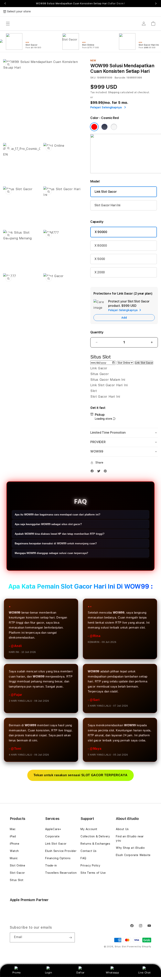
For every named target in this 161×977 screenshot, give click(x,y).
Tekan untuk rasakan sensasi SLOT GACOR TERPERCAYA (80, 775)
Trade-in (51, 865)
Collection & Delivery (95, 836)
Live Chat (144, 972)
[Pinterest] (106, 472)
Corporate (52, 836)
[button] (124, 432)
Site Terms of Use (93, 872)
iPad (13, 836)
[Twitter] (99, 472)
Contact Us (88, 851)
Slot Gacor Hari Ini (107, 205)
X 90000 (101, 232)
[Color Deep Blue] (104, 127)
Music (14, 858)
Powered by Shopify (139, 946)
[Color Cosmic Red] (94, 127)
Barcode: (120, 77)
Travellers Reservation (61, 872)
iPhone (14, 843)
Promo (16, 972)
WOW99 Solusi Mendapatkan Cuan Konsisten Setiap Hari (80, 3)
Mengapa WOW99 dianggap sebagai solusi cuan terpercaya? (51, 553)
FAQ (83, 858)
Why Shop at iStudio (130, 847)
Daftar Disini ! (116, 3)
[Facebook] (93, 472)
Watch (14, 851)
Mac (13, 829)
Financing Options (57, 858)
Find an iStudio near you (130, 838)
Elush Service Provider (60, 851)
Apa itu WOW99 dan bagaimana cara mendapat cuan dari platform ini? (57, 514)
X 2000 (99, 272)
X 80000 (100, 245)
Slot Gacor (17, 872)
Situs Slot (17, 880)
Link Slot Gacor (106, 192)
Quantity (96, 332)
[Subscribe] (70, 937)
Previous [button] (5, 4)
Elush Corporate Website (133, 855)
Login (48, 972)
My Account (88, 829)
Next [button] (156, 4)
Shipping (114, 92)
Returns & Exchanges (95, 843)
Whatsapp (112, 972)
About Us (122, 829)
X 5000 (99, 259)
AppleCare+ (53, 829)
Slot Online (17, 865)
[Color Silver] (114, 127)
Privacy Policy (90, 865)
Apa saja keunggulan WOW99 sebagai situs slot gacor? (48, 524)
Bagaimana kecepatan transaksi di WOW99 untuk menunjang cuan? (56, 543)
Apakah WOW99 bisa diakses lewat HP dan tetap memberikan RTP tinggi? (59, 533)
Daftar (80, 972)
